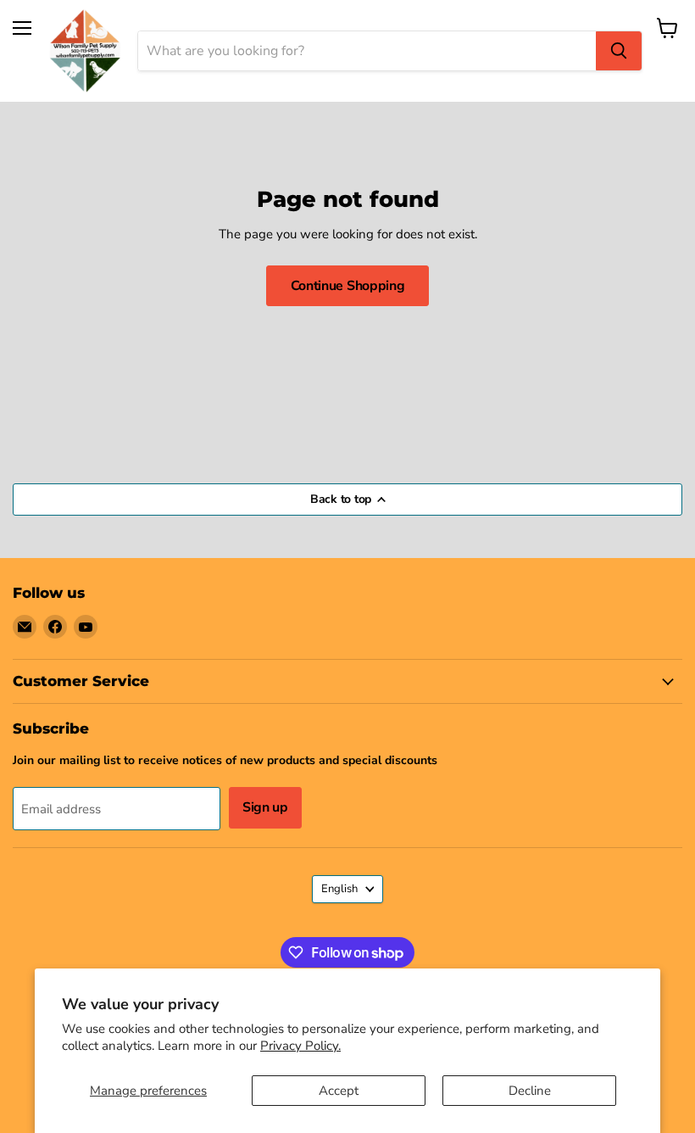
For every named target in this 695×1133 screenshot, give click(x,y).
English (339, 888)
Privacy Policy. (300, 1045)
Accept (339, 1090)
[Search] (619, 50)
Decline (530, 1090)
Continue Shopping (348, 285)
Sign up (265, 807)
